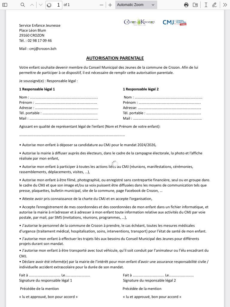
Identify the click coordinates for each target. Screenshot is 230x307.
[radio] (206, 5)
